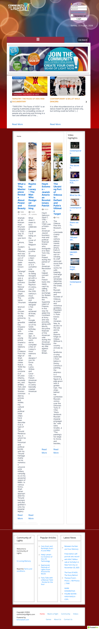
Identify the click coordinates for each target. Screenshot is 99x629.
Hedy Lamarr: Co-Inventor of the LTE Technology (46, 557)
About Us (57, 619)
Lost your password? (78, 12)
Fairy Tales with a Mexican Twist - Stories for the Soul (47, 581)
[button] (37, 39)
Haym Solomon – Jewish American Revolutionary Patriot (46, 194)
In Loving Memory (24, 561)
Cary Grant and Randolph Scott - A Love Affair (47, 548)
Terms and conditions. (24, 570)
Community (65, 614)
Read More (17, 124)
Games (48, 619)
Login (79, 19)
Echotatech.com (23, 618)
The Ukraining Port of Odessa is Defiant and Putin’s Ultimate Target (57, 198)
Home (42, 614)
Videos (75, 614)
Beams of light (52, 614)
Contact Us (68, 619)
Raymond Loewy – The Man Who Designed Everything (32, 196)
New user (77, 4)
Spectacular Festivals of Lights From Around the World (45, 569)
